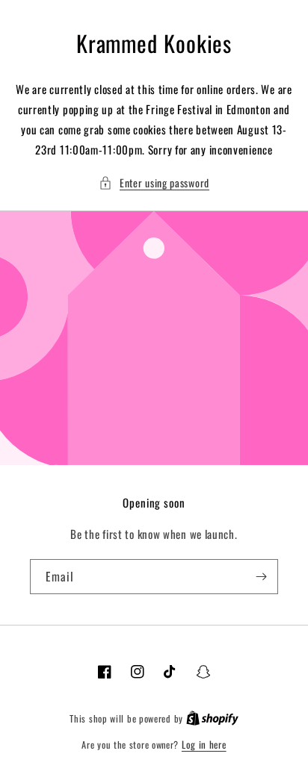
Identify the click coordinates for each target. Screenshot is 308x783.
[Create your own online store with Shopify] (212, 718)
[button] (154, 182)
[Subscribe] (260, 576)
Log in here (204, 744)
